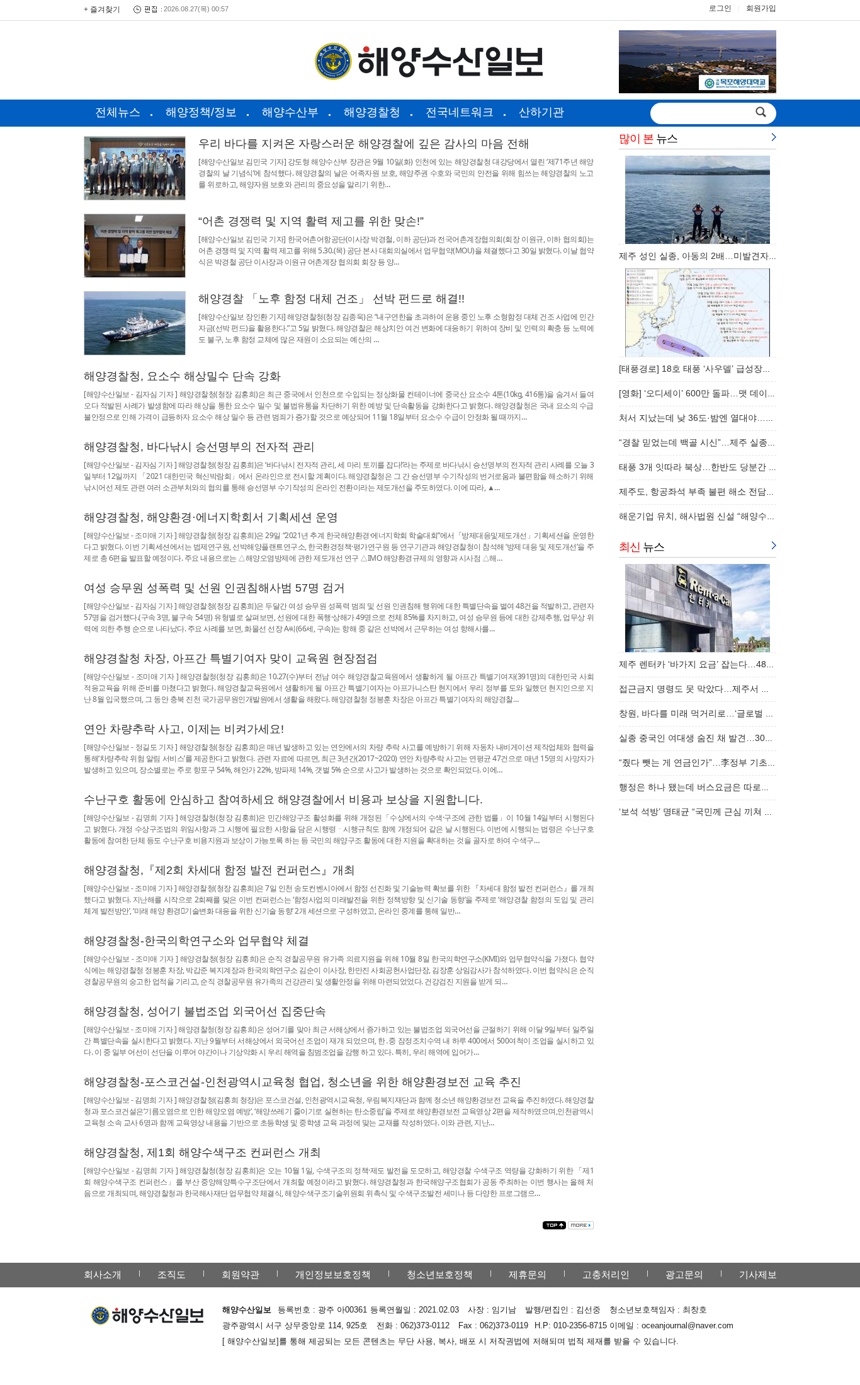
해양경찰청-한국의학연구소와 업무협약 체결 (196, 940)
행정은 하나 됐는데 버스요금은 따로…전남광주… (716, 787)
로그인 (720, 8)
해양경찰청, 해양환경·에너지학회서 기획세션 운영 (211, 517)
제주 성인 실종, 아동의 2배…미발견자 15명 (704, 256)
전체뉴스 (117, 112)
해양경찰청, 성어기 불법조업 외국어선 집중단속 (205, 1011)
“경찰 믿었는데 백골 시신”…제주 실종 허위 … (709, 442)
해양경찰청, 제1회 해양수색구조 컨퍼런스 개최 (202, 1152)
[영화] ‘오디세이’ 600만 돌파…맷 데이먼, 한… (709, 393)
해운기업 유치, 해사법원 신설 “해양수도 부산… (712, 516)
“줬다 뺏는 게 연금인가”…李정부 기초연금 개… (712, 762)
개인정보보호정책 (333, 1274)
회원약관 (240, 1274)
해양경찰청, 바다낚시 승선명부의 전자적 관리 (199, 446)
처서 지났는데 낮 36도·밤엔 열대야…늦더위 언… (715, 418)
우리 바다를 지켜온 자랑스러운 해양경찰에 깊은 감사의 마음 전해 (363, 143)
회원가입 (761, 8)
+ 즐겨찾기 (102, 9)
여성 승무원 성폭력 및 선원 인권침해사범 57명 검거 (214, 588)
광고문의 (684, 1274)
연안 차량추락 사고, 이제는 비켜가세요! (184, 729)
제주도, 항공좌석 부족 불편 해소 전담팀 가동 (707, 491)
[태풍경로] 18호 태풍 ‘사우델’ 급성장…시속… (708, 369)
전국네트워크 (460, 112)
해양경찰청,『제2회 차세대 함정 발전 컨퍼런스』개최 (219, 870)
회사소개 (103, 1274)
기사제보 (758, 1274)
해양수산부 (290, 112)
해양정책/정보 (201, 112)
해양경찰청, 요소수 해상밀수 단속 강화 (182, 376)
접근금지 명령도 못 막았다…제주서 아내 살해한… (718, 689)
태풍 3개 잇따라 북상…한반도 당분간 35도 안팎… (718, 467)
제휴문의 (527, 1274)
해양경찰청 (372, 112)
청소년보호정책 (440, 1274)
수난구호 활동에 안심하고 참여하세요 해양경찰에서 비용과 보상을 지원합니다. (283, 799)
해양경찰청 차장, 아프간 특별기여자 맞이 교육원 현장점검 (231, 658)
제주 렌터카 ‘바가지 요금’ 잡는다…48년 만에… (711, 664)
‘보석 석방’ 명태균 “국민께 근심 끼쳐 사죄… (705, 812)
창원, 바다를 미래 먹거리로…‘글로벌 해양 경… (711, 713)
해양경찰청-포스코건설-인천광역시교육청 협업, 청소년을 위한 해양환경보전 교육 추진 (302, 1082)
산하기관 (541, 112)
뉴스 (648, 138)
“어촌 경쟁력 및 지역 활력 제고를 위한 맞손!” (311, 221)
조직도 (171, 1274)
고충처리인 (606, 1274)
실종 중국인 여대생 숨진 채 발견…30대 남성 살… (716, 738)
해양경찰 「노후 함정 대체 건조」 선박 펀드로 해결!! (331, 298)
